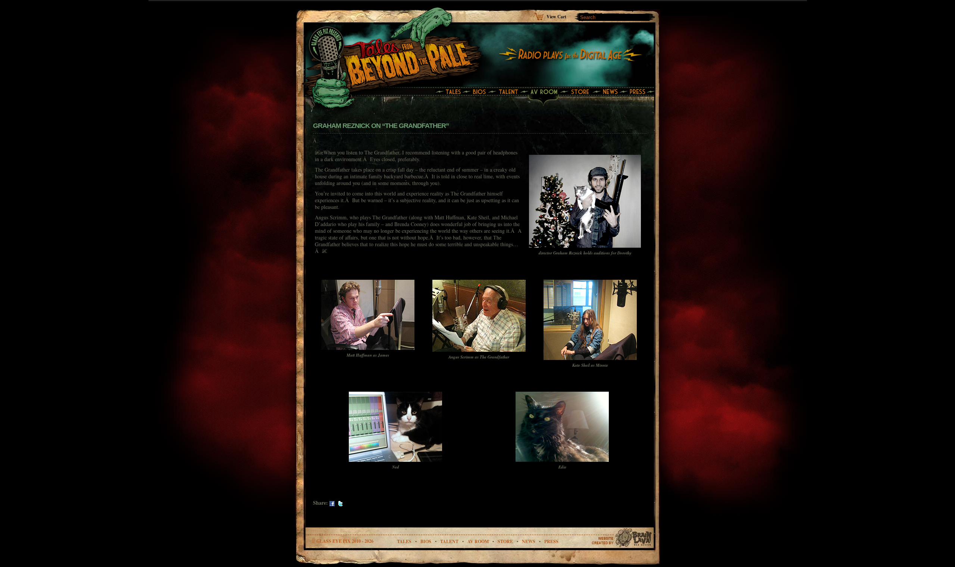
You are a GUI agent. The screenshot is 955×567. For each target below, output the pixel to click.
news (528, 541)
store (505, 541)
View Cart (556, 16)
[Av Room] (546, 92)
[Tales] (451, 92)
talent (449, 541)
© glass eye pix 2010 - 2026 (342, 541)
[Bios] (480, 92)
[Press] (639, 92)
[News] (612, 92)
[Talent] (509, 92)
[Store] (582, 92)
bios (425, 541)
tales (404, 541)
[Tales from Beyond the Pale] (397, 50)
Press (551, 541)
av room (478, 541)
